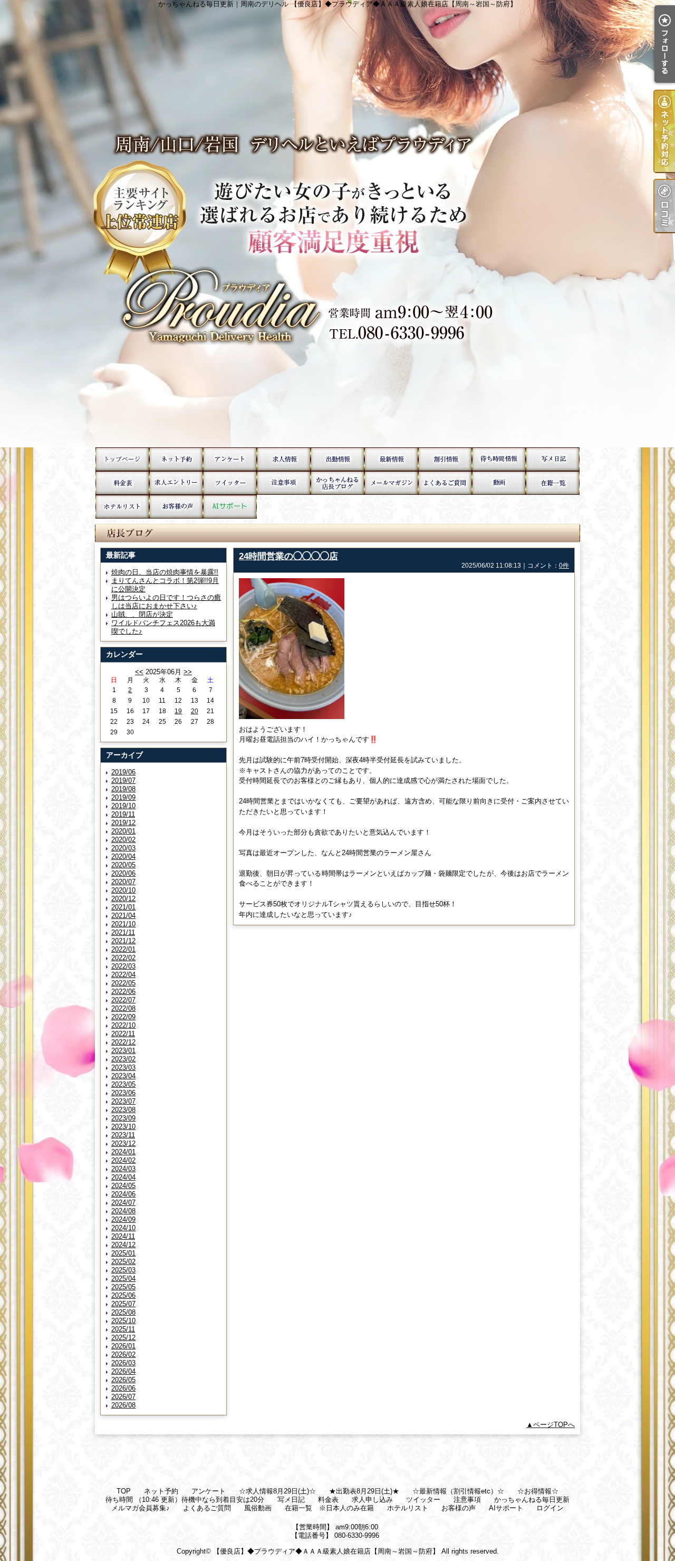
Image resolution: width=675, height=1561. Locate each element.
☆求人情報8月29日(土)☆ (284, 459)
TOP (122, 459)
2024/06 (123, 1194)
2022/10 (123, 1025)
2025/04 (123, 1278)
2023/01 (123, 1051)
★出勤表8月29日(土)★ (337, 459)
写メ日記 (553, 459)
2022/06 (123, 991)
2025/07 (123, 1304)
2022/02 (123, 958)
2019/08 (123, 789)
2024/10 (123, 1228)
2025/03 (123, 1270)
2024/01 (123, 1152)
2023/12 (123, 1143)
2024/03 (123, 1169)
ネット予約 (176, 459)
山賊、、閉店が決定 (142, 614)
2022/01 (123, 949)
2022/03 (123, 966)
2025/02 (123, 1262)
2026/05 (123, 1380)
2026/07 (123, 1397)
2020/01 (123, 831)
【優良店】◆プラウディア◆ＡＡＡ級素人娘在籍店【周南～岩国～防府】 (326, 1551)
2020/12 (123, 899)
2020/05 (123, 865)
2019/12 (123, 823)
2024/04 (123, 1177)
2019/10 (123, 806)
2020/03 (123, 848)
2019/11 (123, 814)
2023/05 (123, 1084)
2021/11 (123, 932)
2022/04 (123, 975)
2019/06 (123, 772)
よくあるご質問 (445, 483)
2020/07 (123, 882)
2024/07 (123, 1202)
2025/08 (123, 1312)
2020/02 (123, 840)
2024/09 (123, 1219)
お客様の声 (176, 507)
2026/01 (123, 1346)
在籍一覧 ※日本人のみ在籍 (553, 483)
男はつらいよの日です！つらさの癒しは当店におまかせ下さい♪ (166, 601)
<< (139, 672)
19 (178, 711)
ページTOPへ (554, 1425)
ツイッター (230, 483)
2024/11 (123, 1236)
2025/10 (123, 1321)
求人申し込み (176, 483)
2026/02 (123, 1354)
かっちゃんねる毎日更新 (337, 483)
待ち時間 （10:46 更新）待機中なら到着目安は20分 (499, 459)
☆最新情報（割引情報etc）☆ (391, 459)
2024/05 (123, 1186)
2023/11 (123, 1135)
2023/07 (123, 1101)
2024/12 (123, 1245)
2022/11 (123, 1034)
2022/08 (123, 1008)
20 (194, 711)
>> (188, 672)
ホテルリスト (122, 507)
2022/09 (123, 1017)
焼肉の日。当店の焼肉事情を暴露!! (164, 572)
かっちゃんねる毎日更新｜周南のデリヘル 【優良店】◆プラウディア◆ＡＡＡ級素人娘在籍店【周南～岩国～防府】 (337, 223)
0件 (564, 565)
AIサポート (230, 507)
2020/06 (123, 873)
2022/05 (123, 983)
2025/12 (123, 1338)
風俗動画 (499, 483)
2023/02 (123, 1059)
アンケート (230, 459)
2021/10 (123, 924)
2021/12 (123, 941)
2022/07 (123, 1000)
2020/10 (123, 890)
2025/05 (123, 1287)
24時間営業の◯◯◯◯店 (288, 556)
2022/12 (123, 1042)
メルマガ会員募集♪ (391, 483)
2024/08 (123, 1211)
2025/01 (123, 1253)
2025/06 (123, 1295)
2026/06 (123, 1388)
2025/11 (123, 1329)
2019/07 (123, 780)
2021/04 (123, 916)
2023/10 (123, 1127)
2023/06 (123, 1093)
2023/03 (123, 1067)
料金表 (122, 483)
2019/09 (123, 797)
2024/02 (123, 1160)
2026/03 (123, 1363)
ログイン (550, 1508)
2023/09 (123, 1118)
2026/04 (123, 1371)
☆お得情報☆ (445, 459)
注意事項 (284, 483)
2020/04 (123, 856)
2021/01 (123, 907)
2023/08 (123, 1110)
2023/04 (123, 1076)
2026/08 (123, 1405)
